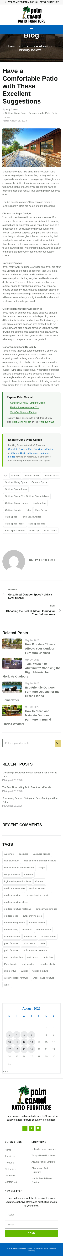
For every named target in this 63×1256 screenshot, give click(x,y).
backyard (23, 854)
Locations (10, 1175)
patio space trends (15, 530)
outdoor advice (32, 475)
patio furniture (11, 950)
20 (31, 1049)
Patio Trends (50, 530)
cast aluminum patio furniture (19, 867)
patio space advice (31, 516)
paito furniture (11, 943)
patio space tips (36, 523)
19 (24, 1049)
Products (9, 1162)
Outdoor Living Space (16, 113)
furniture (28, 874)
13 (31, 1042)
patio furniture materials (35, 950)
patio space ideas (14, 523)
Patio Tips (34, 530)
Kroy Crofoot (12, 109)
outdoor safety (43, 929)
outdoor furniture (12, 895)
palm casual (29, 943)
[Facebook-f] (24, 1128)
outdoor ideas (51, 475)
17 (9, 1049)
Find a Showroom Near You (24, 407)
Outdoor (15, 475)
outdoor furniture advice (38, 895)
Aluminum (9, 854)
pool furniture (28, 964)
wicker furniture (50, 362)
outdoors (27, 929)
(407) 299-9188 (46, 421)
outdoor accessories (14, 888)
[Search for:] (27, 743)
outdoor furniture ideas (15, 902)
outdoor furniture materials (17, 909)
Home (8, 1149)
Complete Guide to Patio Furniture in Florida (30, 449)
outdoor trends (13, 510)
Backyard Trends (41, 854)
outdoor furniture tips (46, 909)
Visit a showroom (21, 421)
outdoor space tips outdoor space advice (27, 496)
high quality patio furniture (17, 881)
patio (28, 510)
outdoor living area (32, 915)
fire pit (41, 867)
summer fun (10, 971)
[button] (31, 29)
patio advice (41, 510)
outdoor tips (39, 503)
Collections (10, 1169)
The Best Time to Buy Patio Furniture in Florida (26, 787)
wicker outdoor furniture (16, 977)
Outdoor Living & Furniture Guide (27, 402)
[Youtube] (38, 1128)
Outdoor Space (39, 482)
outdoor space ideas (16, 489)
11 (17, 1042)
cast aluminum (11, 860)
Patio (47, 113)
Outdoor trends (36, 113)
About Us (10, 1156)
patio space (11, 516)
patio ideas (32, 957)
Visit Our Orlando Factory (23, 412)
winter (7, 984)
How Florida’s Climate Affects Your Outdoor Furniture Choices (40, 648)
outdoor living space (16, 482)
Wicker (24, 971)
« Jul (5, 1071)
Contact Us (11, 1181)
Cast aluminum (43, 358)
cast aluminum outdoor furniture (40, 860)
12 (24, 1042)
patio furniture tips (13, 957)
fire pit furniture (12, 874)
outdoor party (11, 929)
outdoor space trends (16, 503)
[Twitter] (31, 1128)
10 (9, 1042)
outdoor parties (37, 922)
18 (17, 1049)
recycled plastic (47, 964)
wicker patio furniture (43, 977)
